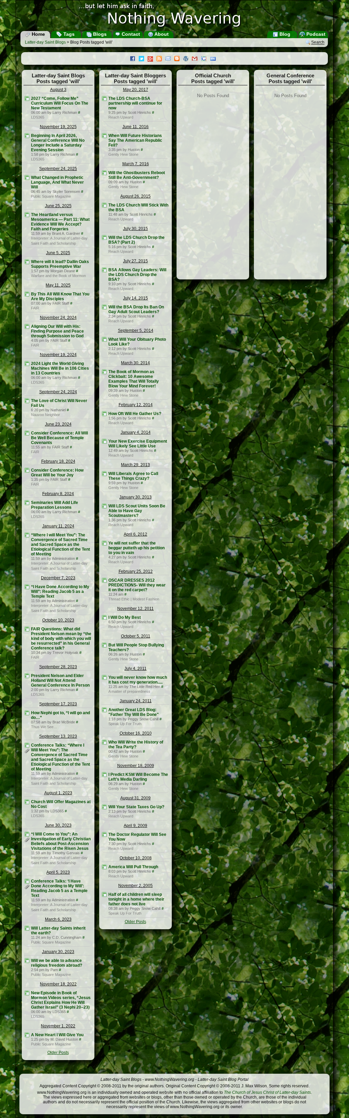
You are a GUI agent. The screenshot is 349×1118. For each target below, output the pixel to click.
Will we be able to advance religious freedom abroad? (56, 963)
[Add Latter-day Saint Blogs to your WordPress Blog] (187, 59)
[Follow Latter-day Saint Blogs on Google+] (152, 59)
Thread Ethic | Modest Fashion (133, 599)
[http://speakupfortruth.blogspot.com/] (104, 710)
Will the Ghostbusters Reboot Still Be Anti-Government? (136, 175)
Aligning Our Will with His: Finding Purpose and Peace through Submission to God (57, 331)
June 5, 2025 (58, 252)
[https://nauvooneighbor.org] (27, 400)
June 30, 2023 (58, 825)
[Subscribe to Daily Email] (169, 59)
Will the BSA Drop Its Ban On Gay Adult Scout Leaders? (136, 309)
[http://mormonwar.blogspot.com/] (27, 261)
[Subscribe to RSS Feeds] (160, 59)
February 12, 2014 (136, 404)
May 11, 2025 (58, 285)
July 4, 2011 (135, 668)
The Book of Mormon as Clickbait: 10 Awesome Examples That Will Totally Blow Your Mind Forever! (133, 378)
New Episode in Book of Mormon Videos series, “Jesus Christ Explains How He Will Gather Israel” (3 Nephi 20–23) (61, 1000)
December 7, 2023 (58, 578)
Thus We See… (44, 727)
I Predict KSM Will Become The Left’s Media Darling (138, 777)
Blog (284, 34)
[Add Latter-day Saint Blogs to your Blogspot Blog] (178, 59)
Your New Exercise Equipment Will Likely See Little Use (137, 443)
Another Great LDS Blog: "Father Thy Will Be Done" (133, 712)
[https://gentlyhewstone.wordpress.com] (104, 135)
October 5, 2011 (135, 636)
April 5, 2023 (58, 872)
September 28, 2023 (58, 666)
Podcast (315, 34)
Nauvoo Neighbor (45, 415)
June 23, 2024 (58, 424)
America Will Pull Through (133, 866)
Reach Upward (120, 117)
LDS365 (37, 117)
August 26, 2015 (135, 196)
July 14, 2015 (135, 298)
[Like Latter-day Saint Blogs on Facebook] (134, 59)
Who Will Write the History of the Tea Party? (135, 744)
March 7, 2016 (135, 164)
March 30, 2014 (135, 363)
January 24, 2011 (136, 701)
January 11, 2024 (58, 526)
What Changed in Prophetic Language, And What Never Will (57, 182)
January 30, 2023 (58, 951)
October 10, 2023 (58, 620)
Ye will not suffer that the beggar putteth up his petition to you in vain (136, 548)
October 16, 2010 (136, 733)
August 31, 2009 (135, 798)
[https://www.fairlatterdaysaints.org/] (27, 294)
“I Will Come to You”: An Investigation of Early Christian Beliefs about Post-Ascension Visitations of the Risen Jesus (61, 841)
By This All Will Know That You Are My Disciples (60, 296)
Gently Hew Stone (123, 154)
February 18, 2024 (58, 461)
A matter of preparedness (129, 691)
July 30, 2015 (135, 228)
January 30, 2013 (135, 497)
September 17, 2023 (58, 704)
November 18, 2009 (135, 765)
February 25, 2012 (136, 571)
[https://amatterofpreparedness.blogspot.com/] (104, 677)
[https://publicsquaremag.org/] (27, 177)
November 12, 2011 (135, 608)
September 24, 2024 (58, 391)
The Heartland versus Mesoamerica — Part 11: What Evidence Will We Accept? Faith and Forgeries (60, 221)
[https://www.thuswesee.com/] (27, 713)
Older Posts (58, 1052)
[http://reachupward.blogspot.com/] (104, 98)
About (161, 34)
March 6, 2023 (58, 919)
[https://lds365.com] (27, 98)
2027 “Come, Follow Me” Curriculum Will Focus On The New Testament (59, 103)
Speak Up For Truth (124, 724)
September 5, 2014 (135, 330)
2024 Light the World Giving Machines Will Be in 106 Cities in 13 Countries (60, 368)
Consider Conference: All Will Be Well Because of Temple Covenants (59, 438)
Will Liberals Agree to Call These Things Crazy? (133, 476)
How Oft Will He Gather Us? (134, 413)
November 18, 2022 (58, 984)
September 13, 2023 (58, 736)
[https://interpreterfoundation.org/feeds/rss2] (27, 214)
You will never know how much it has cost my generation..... (137, 680)
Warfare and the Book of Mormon (58, 276)
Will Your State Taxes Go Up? (136, 807)
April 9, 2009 (135, 825)
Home (37, 34)
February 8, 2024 (58, 493)
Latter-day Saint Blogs (45, 42)
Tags (68, 34)
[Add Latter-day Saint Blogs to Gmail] (196, 59)
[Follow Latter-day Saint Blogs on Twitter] (143, 59)
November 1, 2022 (58, 1026)
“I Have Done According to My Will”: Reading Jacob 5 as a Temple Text (60, 591)
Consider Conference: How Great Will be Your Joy (57, 472)
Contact (130, 34)
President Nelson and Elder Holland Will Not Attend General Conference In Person (60, 680)
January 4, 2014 (136, 432)
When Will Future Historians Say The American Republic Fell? (135, 140)
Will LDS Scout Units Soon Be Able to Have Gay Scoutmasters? (136, 511)
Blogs (99, 34)
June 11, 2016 (135, 126)
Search (317, 42)
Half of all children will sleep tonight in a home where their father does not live (136, 899)
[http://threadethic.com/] (104, 580)
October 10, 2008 (136, 858)
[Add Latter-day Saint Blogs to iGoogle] (205, 59)
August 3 (58, 89)
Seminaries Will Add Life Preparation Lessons (54, 505)
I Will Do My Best (124, 617)
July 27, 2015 (135, 261)
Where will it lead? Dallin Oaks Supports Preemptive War (60, 264)
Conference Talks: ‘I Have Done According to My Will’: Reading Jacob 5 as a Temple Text (59, 888)
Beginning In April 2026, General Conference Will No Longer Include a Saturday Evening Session (58, 142)
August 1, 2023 (58, 793)
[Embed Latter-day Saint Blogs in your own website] (214, 59)
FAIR (35, 308)
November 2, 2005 (135, 885)
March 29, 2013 (135, 464)
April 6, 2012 (135, 534)
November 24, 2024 (58, 317)
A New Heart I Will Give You (57, 1034)
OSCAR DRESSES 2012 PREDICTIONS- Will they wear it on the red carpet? (137, 585)
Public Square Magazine (51, 196)
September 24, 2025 (58, 168)
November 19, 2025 (58, 126)
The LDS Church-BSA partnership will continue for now (135, 103)
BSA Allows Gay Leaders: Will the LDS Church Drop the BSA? (137, 274)
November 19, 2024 (58, 354)
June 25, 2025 (58, 205)
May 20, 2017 (135, 89)
